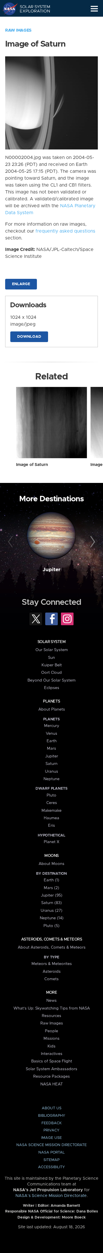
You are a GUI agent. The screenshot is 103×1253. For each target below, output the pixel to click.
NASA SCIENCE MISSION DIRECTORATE (51, 1145)
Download (29, 337)
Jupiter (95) (51, 895)
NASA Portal (51, 1152)
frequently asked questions (65, 231)
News (51, 1001)
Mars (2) (51, 888)
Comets (51, 979)
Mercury (51, 726)
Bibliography (51, 1116)
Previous (11, 542)
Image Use (51, 1138)
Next (92, 542)
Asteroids (52, 972)
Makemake (51, 811)
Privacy (51, 1130)
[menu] (94, 8)
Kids (51, 1046)
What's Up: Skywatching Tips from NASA (51, 1008)
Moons (51, 856)
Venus (51, 734)
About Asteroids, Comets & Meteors (52, 947)
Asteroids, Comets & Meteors (51, 939)
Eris (51, 826)
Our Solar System (51, 650)
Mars (51, 749)
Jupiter (51, 569)
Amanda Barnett (65, 1206)
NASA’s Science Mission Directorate (51, 1196)
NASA (7, 8)
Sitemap (51, 1160)
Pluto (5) (51, 926)
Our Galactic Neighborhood (31, 21)
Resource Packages (51, 1076)
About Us (52, 1108)
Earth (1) (51, 880)
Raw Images (18, 30)
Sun (51, 658)
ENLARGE (21, 284)
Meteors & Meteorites (51, 964)
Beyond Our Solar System (51, 680)
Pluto (51, 795)
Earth (52, 741)
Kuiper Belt (51, 665)
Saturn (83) (51, 903)
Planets (51, 701)
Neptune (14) (52, 918)
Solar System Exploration (31, 8)
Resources (51, 1016)
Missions (51, 1039)
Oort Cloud (51, 673)
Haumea (51, 818)
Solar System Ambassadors (51, 1069)
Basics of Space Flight (51, 1061)
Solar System (51, 642)
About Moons (51, 864)
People (51, 1031)
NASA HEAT (51, 1084)
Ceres (51, 803)
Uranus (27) (51, 911)
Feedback (51, 1123)
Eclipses (51, 688)
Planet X (51, 842)
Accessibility (51, 1167)
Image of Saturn (32, 465)
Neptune (51, 779)
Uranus (51, 772)
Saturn (51, 764)
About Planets (51, 709)
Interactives (51, 1054)
